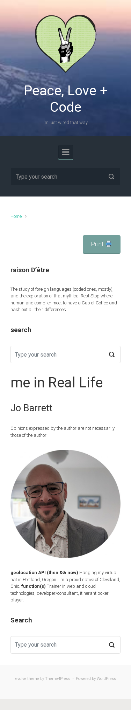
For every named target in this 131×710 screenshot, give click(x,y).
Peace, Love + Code (66, 99)
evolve (20, 678)
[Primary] (65, 152)
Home (16, 216)
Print (98, 244)
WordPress (106, 678)
